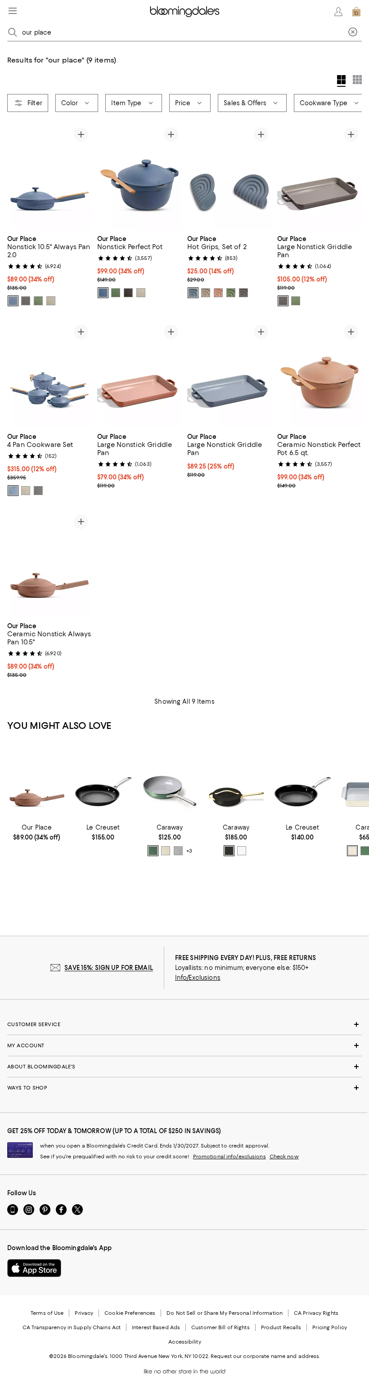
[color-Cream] (165, 850)
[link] (49, 270)
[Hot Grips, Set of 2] (229, 176)
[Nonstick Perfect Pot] (139, 176)
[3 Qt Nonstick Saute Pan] (236, 783)
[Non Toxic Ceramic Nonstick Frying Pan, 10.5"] (169, 783)
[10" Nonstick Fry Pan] (303, 783)
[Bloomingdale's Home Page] (185, 11)
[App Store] (34, 1268)
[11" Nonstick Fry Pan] (103, 783)
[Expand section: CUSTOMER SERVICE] (184, 1024)
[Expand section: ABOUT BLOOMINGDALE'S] (184, 1066)
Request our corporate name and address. (265, 1356)
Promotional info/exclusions (229, 1156)
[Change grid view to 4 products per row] (341, 81)
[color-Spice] (218, 292)
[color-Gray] (178, 850)
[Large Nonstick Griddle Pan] (319, 176)
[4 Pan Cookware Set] (49, 374)
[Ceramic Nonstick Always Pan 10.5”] (37, 783)
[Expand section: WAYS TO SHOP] (184, 1087)
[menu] (12, 10)
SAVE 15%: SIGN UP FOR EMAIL (108, 967)
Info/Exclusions (197, 977)
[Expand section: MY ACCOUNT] (184, 1045)
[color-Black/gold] (229, 850)
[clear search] (352, 32)
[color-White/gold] (241, 850)
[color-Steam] (50, 300)
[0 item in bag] (356, 11)
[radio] (13, 301)
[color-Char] (25, 300)
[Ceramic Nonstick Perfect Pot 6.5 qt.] (319, 374)
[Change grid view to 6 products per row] (357, 79)
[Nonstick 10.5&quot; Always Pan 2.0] (49, 176)
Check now (284, 1156)
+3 (189, 851)
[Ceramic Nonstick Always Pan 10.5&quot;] (49, 563)
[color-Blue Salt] (13, 300)
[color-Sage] (38, 300)
